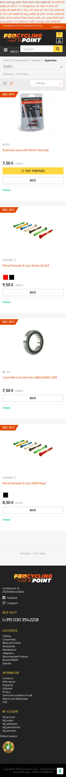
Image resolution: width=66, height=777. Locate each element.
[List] (12, 83)
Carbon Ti (9, 260)
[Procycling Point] (28, 38)
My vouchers (9, 730)
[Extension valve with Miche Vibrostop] (33, 114)
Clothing (7, 636)
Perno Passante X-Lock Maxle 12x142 (26, 265)
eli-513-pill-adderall (52, 10)
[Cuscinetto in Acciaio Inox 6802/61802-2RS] (33, 342)
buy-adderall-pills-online (39, 13)
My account (9, 717)
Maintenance (9, 649)
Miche (6, 144)
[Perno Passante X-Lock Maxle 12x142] (33, 230)
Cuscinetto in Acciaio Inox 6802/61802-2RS (30, 377)
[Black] (11, 277)
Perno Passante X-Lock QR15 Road (24, 483)
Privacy (6, 691)
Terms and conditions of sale (17, 695)
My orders (8, 720)
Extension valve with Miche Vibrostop (26, 150)
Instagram (12, 603)
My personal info (11, 727)
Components (9, 639)
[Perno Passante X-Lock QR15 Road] (33, 447)
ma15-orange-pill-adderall (44, 21)
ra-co (6, 372)
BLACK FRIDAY (10, 660)
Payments (8, 685)
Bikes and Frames (12, 642)
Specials (7, 663)
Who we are (9, 681)
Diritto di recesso (8, 736)
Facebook (12, 597)
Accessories (9, 646)
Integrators (8, 653)
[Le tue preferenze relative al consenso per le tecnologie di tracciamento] (60, 771)
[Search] (58, 48)
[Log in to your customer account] (59, 40)
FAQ (5, 702)
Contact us (8, 678)
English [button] (57, 26)
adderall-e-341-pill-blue (24, 10)
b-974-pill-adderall (11, 13)
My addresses (10, 723)
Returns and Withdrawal (15, 698)
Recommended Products (15, 656)
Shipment (7, 688)
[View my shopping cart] (59, 34)
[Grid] (5, 83)
